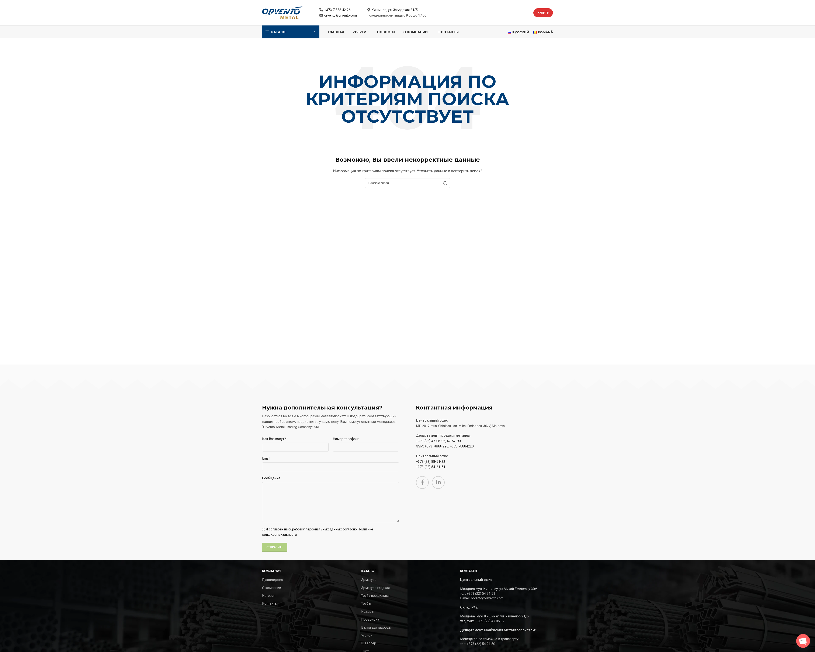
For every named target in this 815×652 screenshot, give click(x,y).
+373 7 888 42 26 (337, 10)
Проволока (370, 619)
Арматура (368, 580)
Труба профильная (375, 596)
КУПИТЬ (543, 12)
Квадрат (368, 612)
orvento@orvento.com (340, 15)
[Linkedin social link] (438, 482)
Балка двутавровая (376, 627)
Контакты (270, 604)
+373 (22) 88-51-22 (430, 462)
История (268, 596)
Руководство (272, 580)
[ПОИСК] (445, 183)
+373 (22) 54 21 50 (481, 644)
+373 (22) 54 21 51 (481, 594)
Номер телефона (346, 439)
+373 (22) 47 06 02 (490, 621)
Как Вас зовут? (274, 439)
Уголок (366, 635)
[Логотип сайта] (282, 12)
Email (266, 458)
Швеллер (368, 643)
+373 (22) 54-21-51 (430, 467)
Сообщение (271, 478)
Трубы (366, 604)
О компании (271, 588)
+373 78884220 (462, 446)
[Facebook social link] (422, 482)
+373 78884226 (436, 446)
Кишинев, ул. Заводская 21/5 (394, 10)
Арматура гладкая (375, 588)
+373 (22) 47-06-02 (430, 441)
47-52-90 (454, 441)
